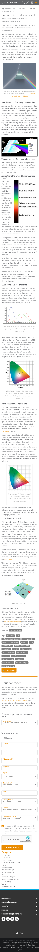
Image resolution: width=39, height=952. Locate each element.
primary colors (25, 649)
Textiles (4, 884)
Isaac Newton (7, 646)
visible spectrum (7, 663)
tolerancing (5, 431)
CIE (18, 636)
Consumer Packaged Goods (11, 863)
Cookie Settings (11, 945)
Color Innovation (15, 630)
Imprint (22, 945)
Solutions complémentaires (12, 914)
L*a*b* (15, 649)
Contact (6, 943)
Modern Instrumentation (12, 622)
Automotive (6, 855)
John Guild (6, 649)
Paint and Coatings (8, 872)
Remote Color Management (11, 879)
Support (5, 910)
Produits (5, 906)
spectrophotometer (18, 656)
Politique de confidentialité (21, 943)
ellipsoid (24, 642)
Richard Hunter (22, 652)
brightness (10, 636)
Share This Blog (8, 670)
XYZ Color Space (8, 666)
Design (4, 865)
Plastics (4, 874)
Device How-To (7, 867)
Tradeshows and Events (9, 886)
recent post (8, 559)
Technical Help (6, 882)
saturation (5, 656)
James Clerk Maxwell (22, 646)
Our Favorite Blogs (8, 870)
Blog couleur (22, 9)
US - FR (19, 933)
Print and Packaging (8, 877)
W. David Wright (22, 663)
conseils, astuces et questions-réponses (15, 701)
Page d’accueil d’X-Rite (9, 9)
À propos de (6, 898)
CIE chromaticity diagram (11, 639)
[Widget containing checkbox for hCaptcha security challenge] (17, 839)
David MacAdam (28, 639)
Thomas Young (7, 659)
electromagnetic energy (10, 642)
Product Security (16, 947)
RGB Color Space (8, 652)
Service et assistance (9, 902)
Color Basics (6, 858)
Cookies (35, 943)
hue (31, 642)
